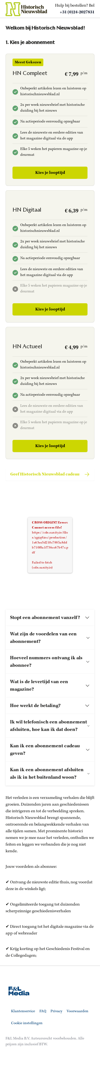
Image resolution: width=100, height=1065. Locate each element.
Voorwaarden (77, 1011)
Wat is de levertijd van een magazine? (39, 685)
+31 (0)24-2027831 (77, 12)
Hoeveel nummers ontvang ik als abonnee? (46, 662)
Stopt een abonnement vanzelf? (45, 617)
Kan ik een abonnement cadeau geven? (45, 750)
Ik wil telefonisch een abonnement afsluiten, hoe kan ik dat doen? (48, 726)
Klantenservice (23, 1011)
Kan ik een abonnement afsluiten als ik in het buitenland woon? (47, 773)
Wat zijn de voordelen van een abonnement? (43, 638)
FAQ (42, 1011)
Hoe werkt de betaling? (35, 705)
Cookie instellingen (26, 1023)
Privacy (56, 1011)
